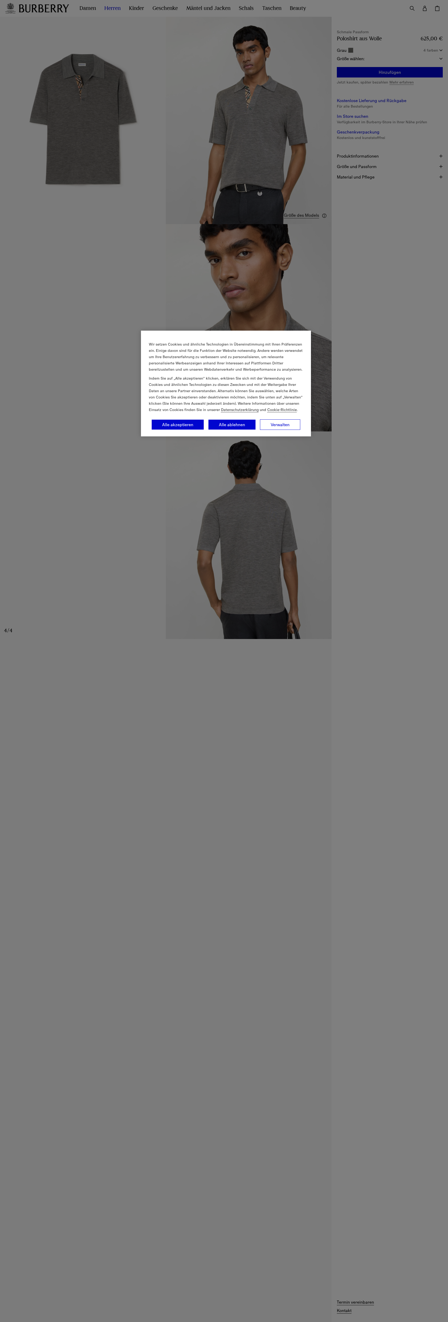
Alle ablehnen (232, 424)
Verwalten (280, 424)
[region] (226, 383)
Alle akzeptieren (177, 424)
